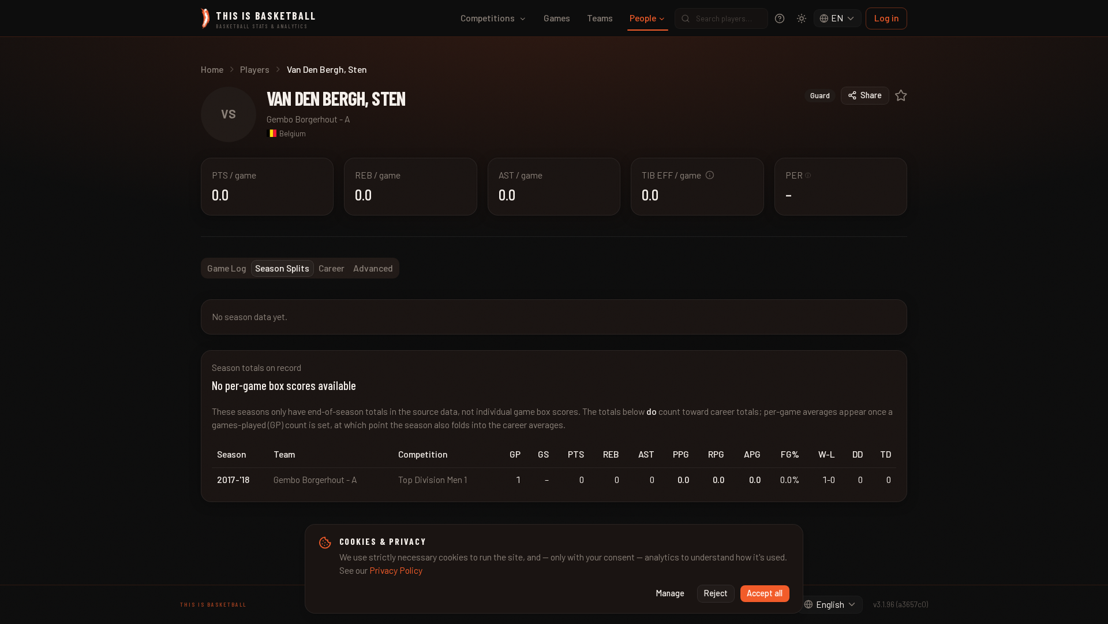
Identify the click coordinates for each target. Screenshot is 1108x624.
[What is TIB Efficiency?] (709, 175)
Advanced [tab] (373, 267)
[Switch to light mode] (801, 18)
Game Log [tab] (226, 267)
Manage (670, 593)
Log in (886, 17)
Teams (600, 17)
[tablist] (300, 268)
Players (254, 69)
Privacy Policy (395, 569)
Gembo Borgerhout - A (308, 118)
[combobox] (838, 18)
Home (212, 69)
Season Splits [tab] (282, 267)
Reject (716, 593)
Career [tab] (332, 267)
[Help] (779, 18)
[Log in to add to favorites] (901, 95)
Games (557, 17)
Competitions (488, 17)
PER (798, 174)
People (643, 17)
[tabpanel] (554, 400)
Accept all (765, 593)
